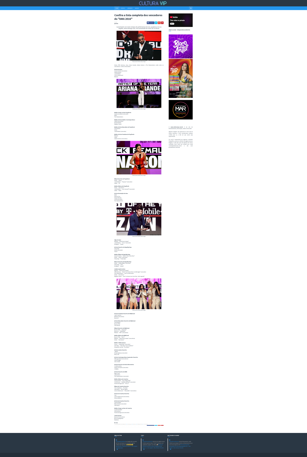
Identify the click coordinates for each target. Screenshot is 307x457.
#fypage (157, 446)
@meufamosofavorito (147, 441)
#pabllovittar (119, 446)
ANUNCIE (137, 8)
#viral (128, 446)
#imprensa (124, 446)
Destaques (129, 424)
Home (117, 8)
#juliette (144, 446)
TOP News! (146, 424)
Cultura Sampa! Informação (120, 424)
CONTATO (123, 8)
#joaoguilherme (172, 446)
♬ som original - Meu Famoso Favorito (155, 448)
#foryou (153, 446)
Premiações (139, 424)
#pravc (144, 448)
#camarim (160, 444)
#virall (160, 446)
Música (134, 424)
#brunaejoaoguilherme (182, 446)
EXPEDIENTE (130, 8)
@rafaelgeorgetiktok (121, 441)
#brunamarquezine (184, 444)
